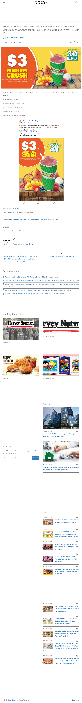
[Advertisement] (41, 12)
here (18, 208)
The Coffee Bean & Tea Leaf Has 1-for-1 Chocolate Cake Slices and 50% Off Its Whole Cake (34, 290)
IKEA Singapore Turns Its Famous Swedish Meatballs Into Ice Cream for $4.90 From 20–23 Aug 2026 (36, 280)
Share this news (7, 212)
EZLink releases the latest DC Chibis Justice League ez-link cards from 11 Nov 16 (60, 382)
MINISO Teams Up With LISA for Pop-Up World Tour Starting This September (66, 559)
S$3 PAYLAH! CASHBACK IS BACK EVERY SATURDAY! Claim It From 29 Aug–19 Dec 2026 (67, 608)
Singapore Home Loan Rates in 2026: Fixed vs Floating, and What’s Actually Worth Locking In (61, 468)
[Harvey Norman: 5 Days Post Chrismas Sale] (61, 326)
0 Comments (20, 42)
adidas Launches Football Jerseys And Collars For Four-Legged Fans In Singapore (66, 546)
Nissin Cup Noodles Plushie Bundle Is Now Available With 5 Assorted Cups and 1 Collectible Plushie (67, 661)
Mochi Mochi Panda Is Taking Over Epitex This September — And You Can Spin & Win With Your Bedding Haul (60, 647)
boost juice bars (10, 231)
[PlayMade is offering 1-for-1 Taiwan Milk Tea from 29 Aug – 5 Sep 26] (48, 522)
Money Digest (11, 700)
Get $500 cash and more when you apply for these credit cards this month (34, 219)
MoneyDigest (11, 38)
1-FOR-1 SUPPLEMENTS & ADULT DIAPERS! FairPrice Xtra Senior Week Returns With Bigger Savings (66, 534)
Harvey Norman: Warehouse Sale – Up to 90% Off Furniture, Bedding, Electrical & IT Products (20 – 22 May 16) (21, 347)
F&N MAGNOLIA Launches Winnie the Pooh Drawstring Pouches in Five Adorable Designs (66, 621)
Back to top (75, 700)
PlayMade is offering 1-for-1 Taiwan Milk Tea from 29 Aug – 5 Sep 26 (26, 277)
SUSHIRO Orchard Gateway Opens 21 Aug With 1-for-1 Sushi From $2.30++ (28, 293)
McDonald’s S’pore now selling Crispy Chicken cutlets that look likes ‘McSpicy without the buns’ (19, 383)
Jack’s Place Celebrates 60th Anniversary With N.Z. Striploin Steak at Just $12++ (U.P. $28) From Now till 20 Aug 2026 (42, 284)
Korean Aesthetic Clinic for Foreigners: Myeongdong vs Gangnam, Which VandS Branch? (61, 435)
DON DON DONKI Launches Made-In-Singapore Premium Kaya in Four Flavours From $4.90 (67, 633)
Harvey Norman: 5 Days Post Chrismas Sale (60, 339)
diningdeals (23, 231)
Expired (22, 38)
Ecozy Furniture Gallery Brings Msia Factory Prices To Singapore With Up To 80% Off (67, 571)
